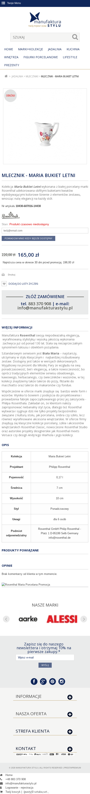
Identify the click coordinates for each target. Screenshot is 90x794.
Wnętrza (11, 57)
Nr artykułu (8, 206)
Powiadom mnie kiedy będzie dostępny (28, 238)
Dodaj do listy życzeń (23, 284)
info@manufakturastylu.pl (45, 308)
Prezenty (11, 65)
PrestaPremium (72, 768)
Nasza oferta (31, 713)
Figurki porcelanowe (40, 57)
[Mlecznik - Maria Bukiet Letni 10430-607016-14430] (45, 126)
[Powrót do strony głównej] (6, 76)
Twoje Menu (14, 3)
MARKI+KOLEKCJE (30, 49)
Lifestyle (70, 57)
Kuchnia (73, 49)
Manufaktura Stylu (27, 768)
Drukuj (11, 274)
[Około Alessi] (62, 619)
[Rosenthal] (45, 215)
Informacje (29, 696)
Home (8, 49)
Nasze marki (45, 605)
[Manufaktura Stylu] (45, 20)
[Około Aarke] (28, 619)
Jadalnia (55, 49)
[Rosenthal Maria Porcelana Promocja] (45, 585)
